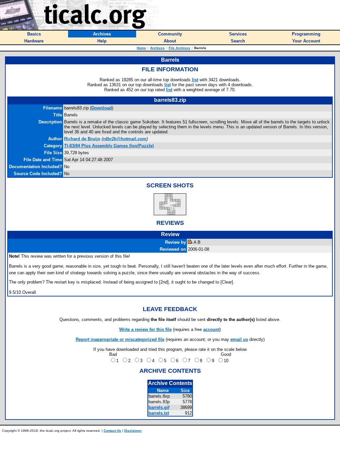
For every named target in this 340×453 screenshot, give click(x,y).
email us (239, 339)
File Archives (179, 48)
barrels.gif (158, 407)
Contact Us (112, 430)
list (195, 79)
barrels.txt (158, 413)
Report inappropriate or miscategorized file (120, 339)
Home (141, 48)
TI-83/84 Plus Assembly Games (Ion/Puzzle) (109, 145)
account (211, 329)
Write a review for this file (145, 329)
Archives (157, 48)
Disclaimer (133, 430)
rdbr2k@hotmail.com (124, 138)
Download (101, 107)
